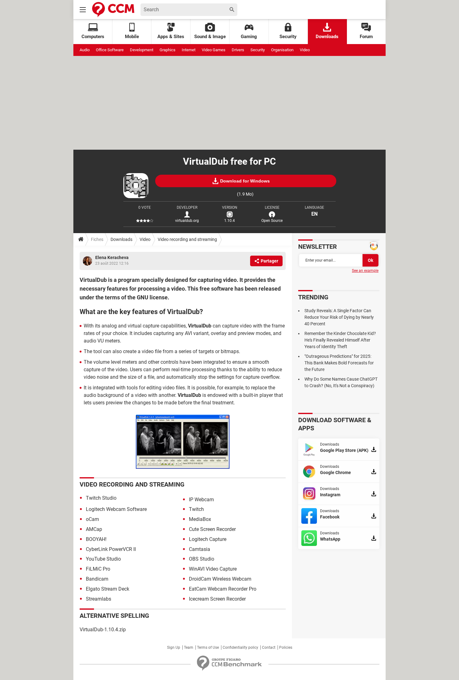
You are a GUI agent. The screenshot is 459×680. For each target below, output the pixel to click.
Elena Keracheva (112, 257)
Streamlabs (98, 599)
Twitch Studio (101, 498)
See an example (365, 270)
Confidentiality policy (240, 647)
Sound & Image (210, 36)
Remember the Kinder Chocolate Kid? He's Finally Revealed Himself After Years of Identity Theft (340, 340)
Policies (285, 647)
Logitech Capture (207, 539)
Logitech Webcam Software (116, 509)
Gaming (249, 36)
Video (305, 50)
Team (188, 647)
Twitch (196, 509)
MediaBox (200, 519)
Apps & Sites (170, 36)
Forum (366, 36)
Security (288, 36)
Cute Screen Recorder (212, 529)
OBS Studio (201, 559)
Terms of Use (208, 647)
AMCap (94, 529)
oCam (92, 519)
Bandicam (97, 579)
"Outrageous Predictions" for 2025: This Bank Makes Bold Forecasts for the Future (339, 363)
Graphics (167, 50)
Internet (188, 50)
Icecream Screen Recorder (217, 599)
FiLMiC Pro (98, 569)
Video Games (213, 50)
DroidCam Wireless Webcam (220, 579)
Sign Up (173, 647)
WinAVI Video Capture (213, 569)
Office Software (110, 50)
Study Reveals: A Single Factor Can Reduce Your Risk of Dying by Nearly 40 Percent (339, 317)
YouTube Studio (103, 559)
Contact (268, 647)
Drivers (238, 50)
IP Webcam (201, 499)
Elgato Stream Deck (107, 589)
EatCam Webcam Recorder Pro (222, 589)
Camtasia (199, 549)
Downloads (327, 36)
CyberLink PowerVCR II (111, 549)
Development (141, 50)
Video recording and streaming (187, 239)
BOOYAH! (96, 539)
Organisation (282, 50)
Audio (85, 50)
